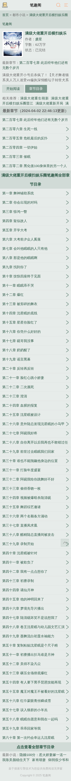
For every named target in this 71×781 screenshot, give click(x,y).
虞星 (38, 39)
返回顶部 (65, 543)
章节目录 (36, 89)
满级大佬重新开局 (49, 103)
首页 (5, 15)
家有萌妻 (39, 760)
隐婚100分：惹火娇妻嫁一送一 (43, 755)
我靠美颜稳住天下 (16, 760)
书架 (5, 5)
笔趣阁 (35, 5)
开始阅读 (13, 89)
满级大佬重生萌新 (34, 98)
